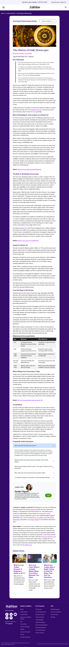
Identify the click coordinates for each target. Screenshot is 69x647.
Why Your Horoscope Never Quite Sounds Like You (30, 400)
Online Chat (23, 624)
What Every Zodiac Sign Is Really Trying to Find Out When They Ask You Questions (49, 571)
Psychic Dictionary (25, 637)
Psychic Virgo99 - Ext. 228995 (23, 53)
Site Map (53, 617)
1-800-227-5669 (42, 2)
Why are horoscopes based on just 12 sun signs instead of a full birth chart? (33, 467)
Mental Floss (24, 228)
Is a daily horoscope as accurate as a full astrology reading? (32, 477)
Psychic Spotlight (25, 626)
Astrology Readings (41, 627)
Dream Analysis (40, 632)
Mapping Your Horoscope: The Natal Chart (28, 240)
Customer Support (25, 632)
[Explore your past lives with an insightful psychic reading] (11, 607)
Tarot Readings (40, 619)
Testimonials (23, 612)
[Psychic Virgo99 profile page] (29, 487)
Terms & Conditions (56, 612)
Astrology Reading (30, 509)
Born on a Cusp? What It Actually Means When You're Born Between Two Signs (34, 571)
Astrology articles (34, 519)
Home (3, 13)
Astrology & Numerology (24, 13)
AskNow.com (28, 545)
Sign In (62, 2)
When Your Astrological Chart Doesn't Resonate (29, 169)
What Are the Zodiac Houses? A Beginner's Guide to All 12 (19, 569)
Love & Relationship (41, 612)
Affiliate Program (55, 609)
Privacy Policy (54, 614)
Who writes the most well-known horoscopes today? (30, 473)
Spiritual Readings (40, 622)
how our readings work (40, 517)
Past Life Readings (40, 630)
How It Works (24, 614)
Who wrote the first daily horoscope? (25, 445)
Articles (22, 629)
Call (48, 495)
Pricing (22, 634)
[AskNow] (35, 7)
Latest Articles (11, 13)
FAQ (21, 621)
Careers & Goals (40, 617)
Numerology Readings (41, 625)
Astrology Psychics (36, 110)
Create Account (55, 2)
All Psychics (39, 609)
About (22, 609)
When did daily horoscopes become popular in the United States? (31, 461)
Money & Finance (40, 614)
